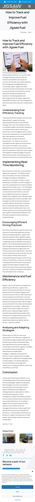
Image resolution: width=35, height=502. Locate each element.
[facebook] (3, 455)
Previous (24, 32)
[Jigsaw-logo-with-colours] (11, 4)
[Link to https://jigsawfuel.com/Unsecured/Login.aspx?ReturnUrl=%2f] (5, 2)
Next (29, 32)
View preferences (17, 496)
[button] (32, 471)
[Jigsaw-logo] (14, 449)
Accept (17, 487)
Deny (17, 491)
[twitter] (7, 455)
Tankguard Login (26, 1)
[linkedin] (11, 455)
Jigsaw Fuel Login (11, 1)
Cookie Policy (17, 499)
